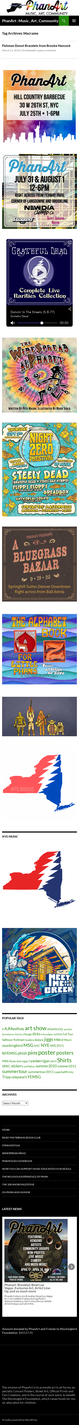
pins (32, 1052)
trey (71, 1072)
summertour (14, 1071)
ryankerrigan (39, 1060)
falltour (7, 1040)
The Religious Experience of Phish (25, 1176)
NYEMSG (9, 1053)
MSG (28, 1045)
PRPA (5, 1061)
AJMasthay (14, 1028)
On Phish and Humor (16, 1192)
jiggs (48, 1039)
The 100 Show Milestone (18, 1184)
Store (6, 1129)
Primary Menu (74, 21)
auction (68, 1029)
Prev (7, 1266)
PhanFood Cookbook (17, 1161)
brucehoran (8, 1034)
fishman (18, 1040)
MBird (58, 1040)
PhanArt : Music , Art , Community (30, 20)
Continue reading (33, 1270)
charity (18, 1034)
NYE (45, 1045)
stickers (17, 1066)
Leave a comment (46, 50)
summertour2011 (41, 1072)
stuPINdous (29, 1066)
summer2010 (46, 1066)
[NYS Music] (39, 880)
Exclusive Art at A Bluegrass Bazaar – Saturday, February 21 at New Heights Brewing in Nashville (28, 1255)
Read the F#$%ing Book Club (21, 1137)
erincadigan (47, 1034)
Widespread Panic (14, 1153)
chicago (27, 1034)
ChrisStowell (28, 50)
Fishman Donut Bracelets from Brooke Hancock (36, 46)
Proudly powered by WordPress (19, 1419)
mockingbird (12, 1045)
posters (65, 1052)
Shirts (64, 1060)
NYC (37, 1045)
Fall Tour (68, 1034)
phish (22, 1053)
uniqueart (19, 1077)
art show (36, 1028)
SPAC (6, 1066)
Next (71, 1266)
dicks (36, 1034)
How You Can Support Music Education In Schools (36, 1168)
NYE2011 (57, 1045)
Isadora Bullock (34, 1040)
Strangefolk (11, 1145)
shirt (53, 1061)
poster (47, 1052)
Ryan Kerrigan (18, 1061)
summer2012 (67, 1066)
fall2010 (58, 1034)
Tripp (6, 1077)
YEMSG (34, 1076)
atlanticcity (55, 1029)
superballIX (61, 1072)
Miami (67, 1040)
